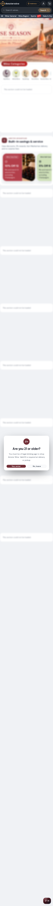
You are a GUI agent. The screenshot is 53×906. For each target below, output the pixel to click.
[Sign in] (43, 3)
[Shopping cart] (49, 3)
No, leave (37, 466)
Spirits (36, 16)
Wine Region (23, 16)
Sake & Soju (48, 16)
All (2, 16)
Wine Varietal (10, 16)
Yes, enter (16, 466)
